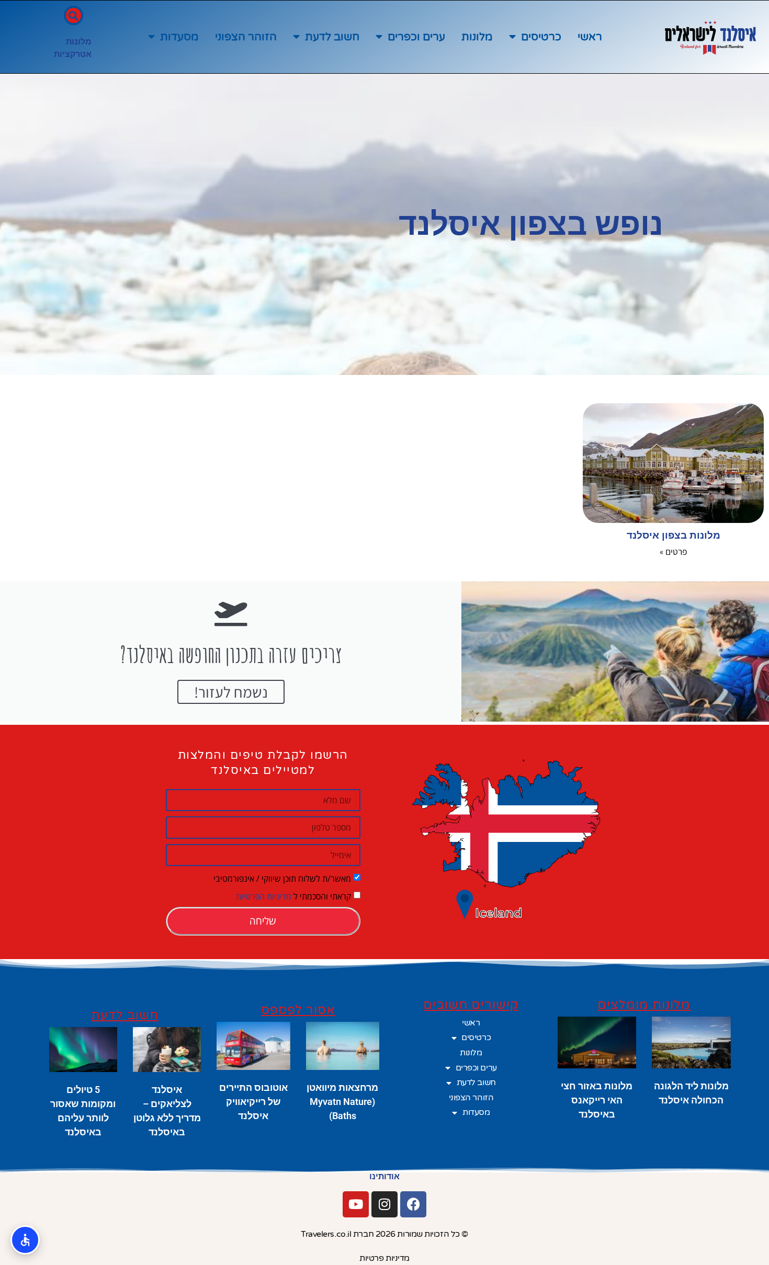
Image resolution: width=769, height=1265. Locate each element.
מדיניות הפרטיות (263, 896)
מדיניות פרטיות (384, 1258)
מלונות (477, 36)
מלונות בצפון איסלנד (673, 535)
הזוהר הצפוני (246, 36)
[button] (73, 15)
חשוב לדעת (332, 36)
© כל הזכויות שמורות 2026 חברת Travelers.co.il (384, 1234)
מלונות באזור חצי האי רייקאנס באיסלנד (596, 1100)
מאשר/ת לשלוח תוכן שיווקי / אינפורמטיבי (282, 878)
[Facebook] (413, 1204)
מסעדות (179, 36)
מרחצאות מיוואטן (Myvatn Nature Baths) (342, 1101)
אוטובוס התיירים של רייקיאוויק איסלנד (253, 1101)
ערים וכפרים (416, 36)
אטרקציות (73, 54)
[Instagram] (384, 1204)
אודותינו (384, 1176)
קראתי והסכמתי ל (293, 896)
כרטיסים (541, 36)
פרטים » (673, 551)
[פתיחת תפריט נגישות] (25, 1240)
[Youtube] (356, 1204)
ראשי (590, 36)
